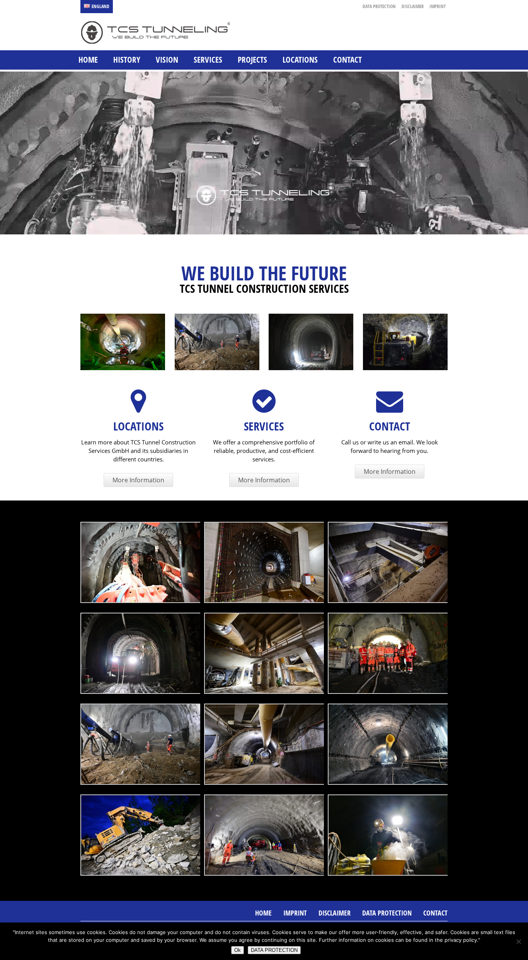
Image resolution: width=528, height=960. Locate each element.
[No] (518, 941)
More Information (138, 480)
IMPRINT (437, 6)
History (126, 59)
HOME (263, 912)
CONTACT (347, 59)
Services (208, 59)
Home (88, 59)
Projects (252, 59)
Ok (237, 950)
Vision (167, 59)
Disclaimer (413, 6)
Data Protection (379, 6)
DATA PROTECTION (274, 950)
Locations (300, 59)
